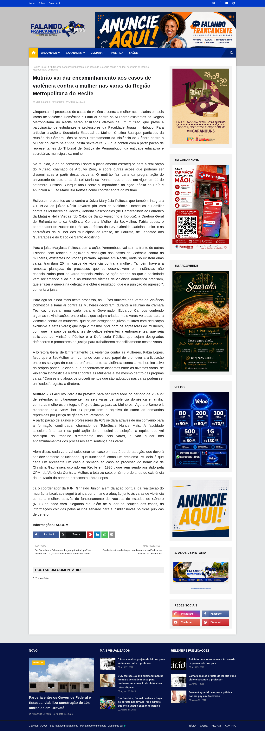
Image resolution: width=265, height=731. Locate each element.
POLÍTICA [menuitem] (117, 52)
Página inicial (40, 67)
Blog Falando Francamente (50, 102)
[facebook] (220, 3)
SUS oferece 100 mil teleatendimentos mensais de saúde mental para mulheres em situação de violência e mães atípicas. (140, 681)
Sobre (41, 3)
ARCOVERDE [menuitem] (49, 52)
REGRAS (216, 725)
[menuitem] (33, 53)
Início (32, 3)
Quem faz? (54, 3)
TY (125, 725)
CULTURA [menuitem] (96, 52)
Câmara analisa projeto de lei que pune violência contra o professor (141, 661)
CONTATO (230, 725)
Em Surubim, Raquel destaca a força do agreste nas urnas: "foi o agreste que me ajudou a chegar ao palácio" (140, 702)
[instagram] (213, 3)
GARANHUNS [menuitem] (74, 52)
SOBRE (203, 725)
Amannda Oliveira (41, 714)
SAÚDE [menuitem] (133, 52)
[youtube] (226, 3)
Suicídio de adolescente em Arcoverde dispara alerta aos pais (212, 661)
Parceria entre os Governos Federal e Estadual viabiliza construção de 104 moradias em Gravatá (60, 703)
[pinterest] (233, 3)
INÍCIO (192, 725)
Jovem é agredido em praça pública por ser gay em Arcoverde (210, 694)
